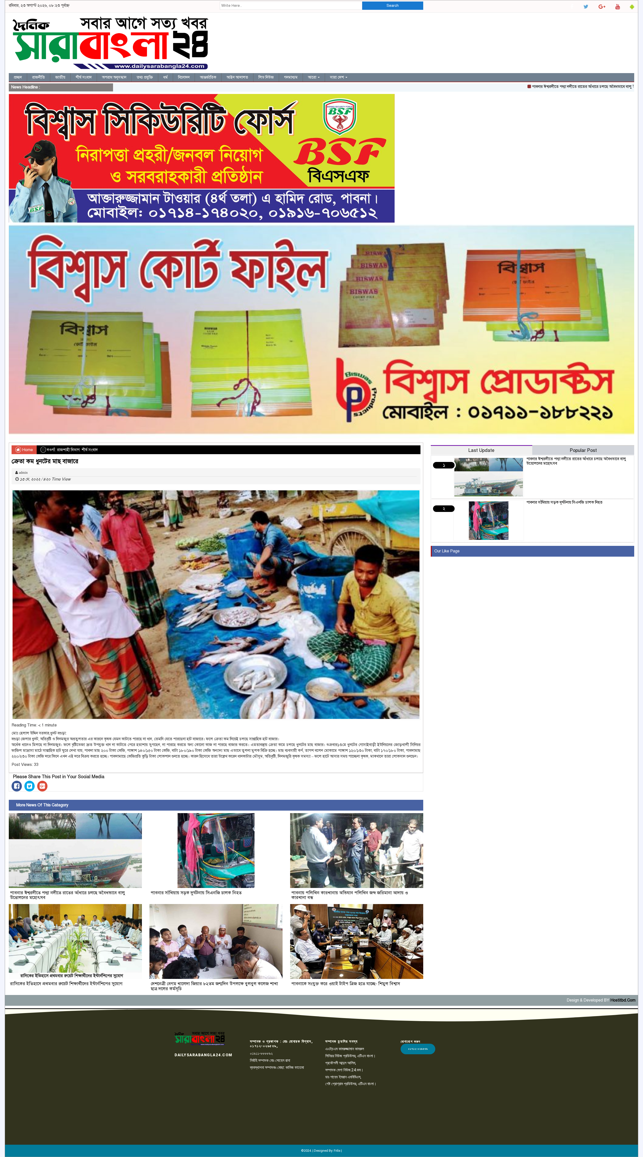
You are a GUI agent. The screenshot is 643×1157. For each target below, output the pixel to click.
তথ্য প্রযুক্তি (145, 77)
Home (27, 449)
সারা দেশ (337, 77)
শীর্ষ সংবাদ (84, 77)
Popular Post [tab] (583, 450)
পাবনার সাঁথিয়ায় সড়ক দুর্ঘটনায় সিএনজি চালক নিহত (196, 893)
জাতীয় (60, 77)
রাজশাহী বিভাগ (68, 449)
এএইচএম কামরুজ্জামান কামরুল (344, 1048)
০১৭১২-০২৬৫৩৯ (418, 1048)
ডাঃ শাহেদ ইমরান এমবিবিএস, (343, 1077)
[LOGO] (200, 1038)
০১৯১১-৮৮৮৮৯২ (261, 1053)
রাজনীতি (38, 77)
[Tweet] (29, 786)
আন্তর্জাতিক (208, 77)
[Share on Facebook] (17, 786)
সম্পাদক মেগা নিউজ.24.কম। (344, 1070)
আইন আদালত (237, 77)
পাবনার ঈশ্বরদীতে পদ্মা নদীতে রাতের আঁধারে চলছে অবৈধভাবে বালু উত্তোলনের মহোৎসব (535, 86)
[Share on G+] (42, 786)
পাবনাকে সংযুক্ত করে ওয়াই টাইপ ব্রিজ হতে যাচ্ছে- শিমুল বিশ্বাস (345, 983)
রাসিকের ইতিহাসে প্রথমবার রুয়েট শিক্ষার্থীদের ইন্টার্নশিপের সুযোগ (66, 983)
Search (393, 5)
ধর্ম (165, 77)
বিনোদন (184, 77)
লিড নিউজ (266, 77)
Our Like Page (447, 551)
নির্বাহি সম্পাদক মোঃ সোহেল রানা (270, 1060)
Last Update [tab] (481, 450)
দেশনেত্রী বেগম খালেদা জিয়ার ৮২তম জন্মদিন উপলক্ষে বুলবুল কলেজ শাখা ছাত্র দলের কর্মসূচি (214, 986)
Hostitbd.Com (622, 1000)
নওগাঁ (51, 449)
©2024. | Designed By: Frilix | (321, 1150)
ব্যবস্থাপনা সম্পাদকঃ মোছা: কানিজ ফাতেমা (277, 1067)
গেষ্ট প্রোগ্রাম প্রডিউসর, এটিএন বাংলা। (351, 1083)
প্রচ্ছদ (18, 77)
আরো (312, 77)
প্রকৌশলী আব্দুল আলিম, (340, 1063)
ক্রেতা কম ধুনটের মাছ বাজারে (45, 461)
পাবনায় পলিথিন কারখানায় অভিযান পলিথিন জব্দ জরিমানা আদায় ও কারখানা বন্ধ (349, 895)
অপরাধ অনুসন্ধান (114, 77)
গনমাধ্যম (291, 77)
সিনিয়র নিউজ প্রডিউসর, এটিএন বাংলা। (350, 1056)
